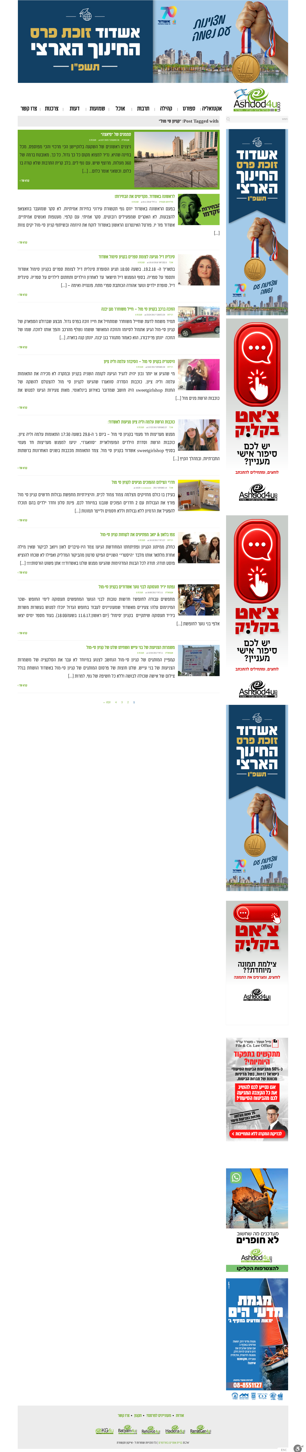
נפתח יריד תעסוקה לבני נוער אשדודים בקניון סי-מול (137, 587)
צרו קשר (29, 109)
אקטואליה (212, 109)
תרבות (143, 109)
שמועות (97, 109)
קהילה (166, 109)
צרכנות (51, 109)
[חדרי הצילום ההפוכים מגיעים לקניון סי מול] (199, 495)
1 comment (146, 488)
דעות (75, 109)
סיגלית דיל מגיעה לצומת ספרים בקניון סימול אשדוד (137, 257)
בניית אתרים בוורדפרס (170, 1443)
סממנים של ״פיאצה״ (116, 134)
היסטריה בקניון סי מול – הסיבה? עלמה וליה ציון (139, 361)
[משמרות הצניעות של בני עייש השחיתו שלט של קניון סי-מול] (199, 660)
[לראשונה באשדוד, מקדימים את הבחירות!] (199, 209)
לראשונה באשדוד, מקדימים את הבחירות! (145, 196)
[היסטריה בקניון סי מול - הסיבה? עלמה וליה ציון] (199, 374)
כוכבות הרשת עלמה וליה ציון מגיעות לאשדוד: (141, 422)
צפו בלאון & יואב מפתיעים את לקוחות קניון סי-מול (137, 534)
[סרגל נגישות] (299, 1448)
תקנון (138, 1415)
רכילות (170, 315)
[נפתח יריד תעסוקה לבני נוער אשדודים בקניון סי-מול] (199, 600)
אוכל (120, 109)
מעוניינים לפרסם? (158, 1415)
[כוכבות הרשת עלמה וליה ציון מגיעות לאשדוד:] (199, 435)
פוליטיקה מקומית (166, 202)
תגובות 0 (92, 140)
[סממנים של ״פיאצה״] (176, 159)
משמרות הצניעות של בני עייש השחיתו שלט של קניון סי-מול (130, 647)
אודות (180, 1415)
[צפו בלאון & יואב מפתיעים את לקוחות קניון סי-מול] (199, 548)
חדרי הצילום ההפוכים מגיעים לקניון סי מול (143, 482)
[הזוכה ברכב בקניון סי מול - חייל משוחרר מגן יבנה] (199, 322)
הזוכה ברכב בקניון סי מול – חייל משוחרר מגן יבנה (138, 309)
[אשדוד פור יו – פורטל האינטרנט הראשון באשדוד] (261, 99)
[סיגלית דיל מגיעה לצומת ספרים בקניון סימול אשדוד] (199, 270)
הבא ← (107, 702)
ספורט (189, 109)
